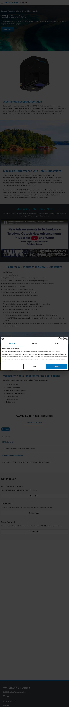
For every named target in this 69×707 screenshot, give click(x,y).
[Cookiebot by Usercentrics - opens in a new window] (60, 338)
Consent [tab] (12, 343)
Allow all (56, 366)
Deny (34, 366)
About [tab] (57, 343)
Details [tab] (34, 343)
